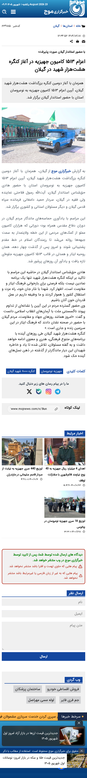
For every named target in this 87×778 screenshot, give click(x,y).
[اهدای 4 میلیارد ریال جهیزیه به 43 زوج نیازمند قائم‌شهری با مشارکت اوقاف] (64, 451)
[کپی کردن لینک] (34, 409)
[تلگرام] (57, 392)
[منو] (13, 12)
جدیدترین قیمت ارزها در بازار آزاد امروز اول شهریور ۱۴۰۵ (30, 736)
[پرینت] (77, 42)
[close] (79, 723)
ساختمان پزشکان (27, 689)
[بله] (38, 391)
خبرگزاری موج (60, 171)
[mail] (83, 42)
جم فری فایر (70, 700)
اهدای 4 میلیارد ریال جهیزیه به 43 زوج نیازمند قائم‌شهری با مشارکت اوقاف (65, 474)
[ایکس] (29, 391)
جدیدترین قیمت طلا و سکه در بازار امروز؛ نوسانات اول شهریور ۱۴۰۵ (34, 760)
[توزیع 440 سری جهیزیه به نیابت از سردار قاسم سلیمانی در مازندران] (22, 451)
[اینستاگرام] (48, 391)
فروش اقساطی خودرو (63, 689)
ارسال (44, 656)
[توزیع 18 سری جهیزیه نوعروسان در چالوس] (64, 504)
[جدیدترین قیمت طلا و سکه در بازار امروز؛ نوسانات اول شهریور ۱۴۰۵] (77, 760)
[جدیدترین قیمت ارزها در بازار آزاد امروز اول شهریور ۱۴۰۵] (72, 736)
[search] (4, 12)
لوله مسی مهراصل (41, 700)
